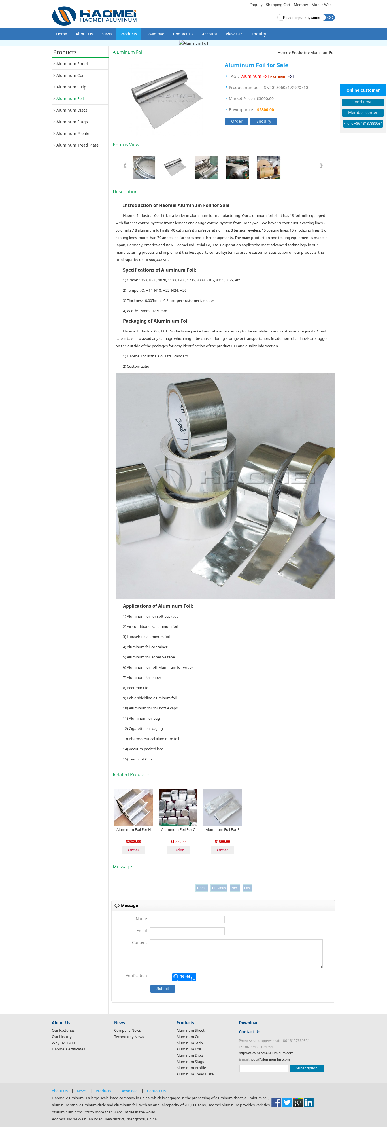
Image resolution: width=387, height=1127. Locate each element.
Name (141, 918)
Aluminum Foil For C (178, 829)
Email (142, 930)
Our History (62, 1036)
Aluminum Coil (70, 75)
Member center (363, 112)
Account (209, 34)
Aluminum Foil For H (133, 829)
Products (128, 34)
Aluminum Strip (71, 87)
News (106, 34)
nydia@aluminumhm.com (270, 1059)
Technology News (129, 1036)
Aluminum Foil (70, 98)
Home (61, 34)
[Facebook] (276, 1102)
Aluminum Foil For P (223, 829)
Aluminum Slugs (72, 121)
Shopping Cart (278, 4)
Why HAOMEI (63, 1042)
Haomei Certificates (68, 1049)
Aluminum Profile (72, 133)
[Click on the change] (184, 977)
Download (155, 34)
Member (301, 4)
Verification (136, 975)
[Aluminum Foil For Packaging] (222, 806)
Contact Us (183, 34)
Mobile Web (322, 4)
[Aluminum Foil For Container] (178, 806)
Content (139, 942)
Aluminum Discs (71, 110)
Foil (290, 76)
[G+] (298, 1102)
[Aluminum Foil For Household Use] (133, 806)
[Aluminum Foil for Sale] (144, 168)
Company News (127, 1030)
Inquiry (256, 4)
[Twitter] (287, 1102)
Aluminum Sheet (72, 63)
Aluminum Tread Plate (77, 145)
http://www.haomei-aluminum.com (266, 1053)
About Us (84, 34)
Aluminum (278, 76)
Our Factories (63, 1030)
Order (237, 121)
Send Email (363, 102)
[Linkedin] (309, 1102)
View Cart (235, 34)
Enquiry (263, 121)
